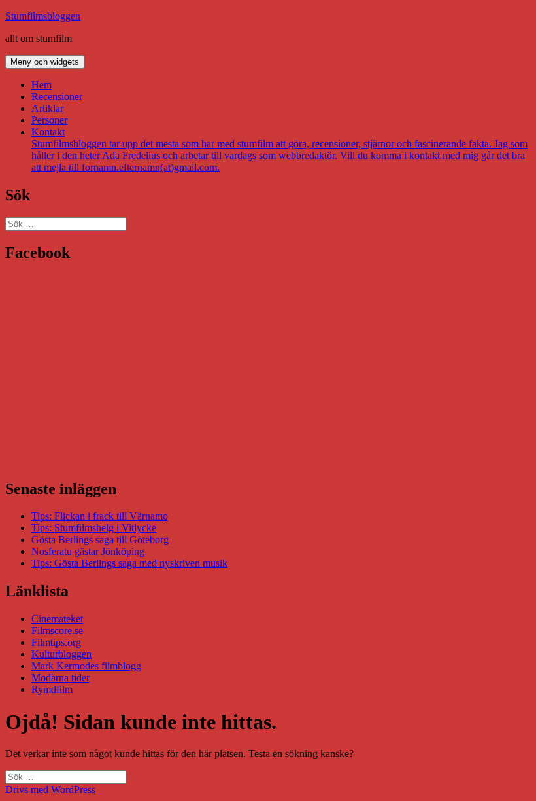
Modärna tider (60, 677)
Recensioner (56, 96)
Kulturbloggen (61, 654)
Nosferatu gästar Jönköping (87, 551)
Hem (41, 84)
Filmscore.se (57, 630)
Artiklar (47, 108)
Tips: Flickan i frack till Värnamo (99, 516)
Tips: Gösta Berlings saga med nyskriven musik (129, 563)
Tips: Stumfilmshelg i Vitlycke (93, 527)
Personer (49, 120)
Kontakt (279, 149)
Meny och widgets (44, 62)
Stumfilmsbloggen (42, 16)
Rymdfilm (52, 689)
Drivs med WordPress (50, 789)
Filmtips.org (56, 642)
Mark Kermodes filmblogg (86, 665)
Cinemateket (57, 618)
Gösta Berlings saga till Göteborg (100, 539)
